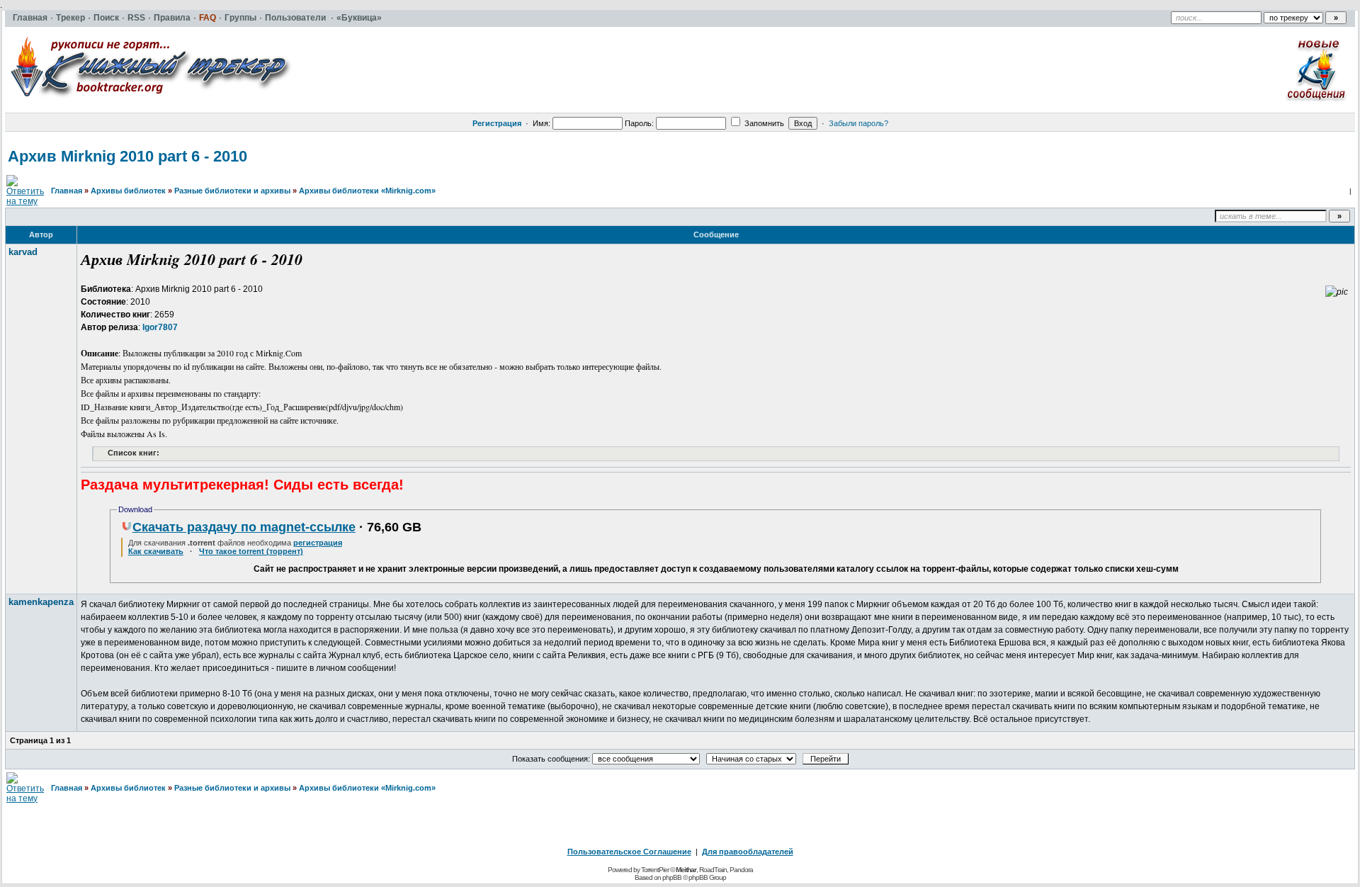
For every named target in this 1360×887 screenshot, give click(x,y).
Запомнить (763, 123)
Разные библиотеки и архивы (232, 190)
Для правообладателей (747, 851)
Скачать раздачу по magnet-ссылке (244, 527)
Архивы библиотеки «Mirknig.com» (367, 190)
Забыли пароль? (858, 123)
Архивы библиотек (128, 190)
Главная (66, 190)
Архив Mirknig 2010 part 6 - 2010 (127, 156)
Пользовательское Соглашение (629, 851)
